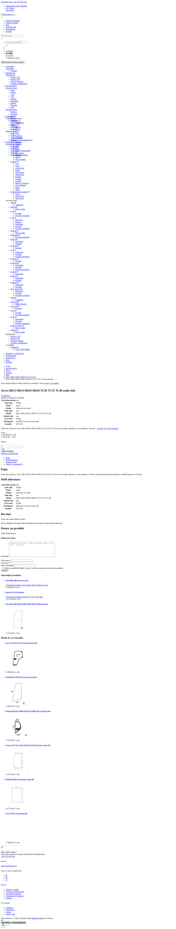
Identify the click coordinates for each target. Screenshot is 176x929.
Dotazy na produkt (51, 383)
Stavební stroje (11, 86)
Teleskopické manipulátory (21, 151)
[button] (10, 8)
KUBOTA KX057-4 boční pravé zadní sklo (20, 779)
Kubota (18, 177)
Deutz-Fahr (19, 168)
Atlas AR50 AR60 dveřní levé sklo (17, 580)
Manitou (18, 155)
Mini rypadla (20, 209)
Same (17, 188)
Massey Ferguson (22, 183)
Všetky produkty (12, 23)
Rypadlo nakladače (22, 216)
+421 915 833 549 (8, 856)
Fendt (17, 170)
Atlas (12, 90)
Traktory (14, 162)
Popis (8, 458)
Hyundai (14, 105)
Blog (7, 25)
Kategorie (9, 116)
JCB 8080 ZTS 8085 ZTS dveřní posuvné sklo (21, 677)
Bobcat (13, 92)
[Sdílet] (7, 925)
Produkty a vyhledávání (15, 354)
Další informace (12, 460)
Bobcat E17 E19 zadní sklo (15, 592)
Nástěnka (9, 908)
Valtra (17, 190)
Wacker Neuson (17, 326)
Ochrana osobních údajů (15, 892)
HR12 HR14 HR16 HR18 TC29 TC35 (21, 377)
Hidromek (14, 101)
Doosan (13, 99)
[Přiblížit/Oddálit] (2, 925)
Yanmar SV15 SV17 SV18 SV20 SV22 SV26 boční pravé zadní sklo (28, 745)
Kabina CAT (15, 77)
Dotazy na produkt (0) (14, 464)
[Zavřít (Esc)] (9, 925)
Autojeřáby (10, 66)
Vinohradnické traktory (19, 192)
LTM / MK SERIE (22, 349)
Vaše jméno (6, 560)
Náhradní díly (11, 27)
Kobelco (14, 112)
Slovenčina (10, 10)
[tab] (90, 458)
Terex (13, 133)
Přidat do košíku (7, 451)
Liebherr (14, 71)
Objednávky (10, 910)
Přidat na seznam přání (9, 454)
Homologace (10, 29)
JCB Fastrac (20, 172)
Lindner (18, 181)
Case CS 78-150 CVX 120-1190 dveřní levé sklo (21, 643)
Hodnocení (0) (11, 462)
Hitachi (13, 103)
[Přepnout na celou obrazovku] (4, 925)
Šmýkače (14, 125)
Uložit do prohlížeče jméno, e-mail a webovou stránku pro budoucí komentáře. (33, 568)
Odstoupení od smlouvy (15, 896)
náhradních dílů (37, 918)
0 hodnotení (5, 396)
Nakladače (19, 205)
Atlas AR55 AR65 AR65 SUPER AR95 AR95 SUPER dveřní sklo (27, 604)
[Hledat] (2, 38)
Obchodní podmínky (13, 894)
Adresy (8, 912)
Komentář (5, 556)
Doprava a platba (12, 889)
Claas (17, 149)
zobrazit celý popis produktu (107, 428)
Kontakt (9, 31)
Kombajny (15, 146)
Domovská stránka (13, 21)
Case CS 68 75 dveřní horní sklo (16, 813)
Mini (7, 375)
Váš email (5, 563)
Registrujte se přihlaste (16, 6)
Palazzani (14, 127)
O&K (13, 298)
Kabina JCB (15, 79)
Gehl (17, 134)
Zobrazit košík (6, 923)
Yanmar (14, 330)
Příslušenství (10, 73)
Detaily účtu (10, 914)
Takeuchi (18, 138)
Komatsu (14, 114)
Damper (18, 222)
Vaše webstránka (7, 565)
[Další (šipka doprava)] (4, 927)
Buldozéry (19, 220)
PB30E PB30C (21, 304)
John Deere (19, 123)
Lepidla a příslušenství (19, 84)
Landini (18, 179)
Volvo (13, 136)
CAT (12, 97)
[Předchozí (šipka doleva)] (2, 927)
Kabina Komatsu (17, 82)
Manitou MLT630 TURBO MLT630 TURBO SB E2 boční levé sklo (28, 711)
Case (12, 95)
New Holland (20, 160)
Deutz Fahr (19, 196)
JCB (12, 107)
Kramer (13, 116)
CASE (17, 129)
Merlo (17, 157)
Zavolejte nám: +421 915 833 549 (14, 2)
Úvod (8, 366)
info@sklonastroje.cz (9, 866)
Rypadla (18, 213)
